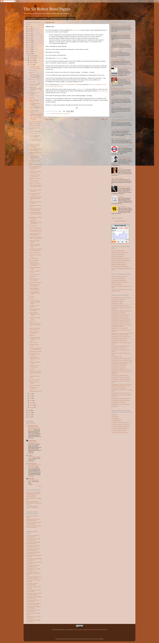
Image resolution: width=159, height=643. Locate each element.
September (32, 62)
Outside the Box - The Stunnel (118, 59)
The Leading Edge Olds (34, 125)
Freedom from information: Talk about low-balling (35, 89)
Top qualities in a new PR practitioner (35, 118)
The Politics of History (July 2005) (119, 282)
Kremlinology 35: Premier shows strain (120, 322)
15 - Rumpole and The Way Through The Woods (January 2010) (33, 573)
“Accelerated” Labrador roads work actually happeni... (34, 302)
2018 (29, 33)
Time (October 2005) (116, 284)
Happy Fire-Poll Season (34, 183)
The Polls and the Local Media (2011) (120, 266)
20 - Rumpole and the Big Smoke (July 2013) (34, 556)
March (31, 403)
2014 (29, 42)
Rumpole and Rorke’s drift (35, 164)
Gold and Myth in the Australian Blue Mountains (34, 442)
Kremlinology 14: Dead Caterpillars (119, 375)
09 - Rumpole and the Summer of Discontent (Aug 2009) (34, 594)
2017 (29, 35)
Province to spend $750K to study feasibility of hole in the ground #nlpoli (121, 88)
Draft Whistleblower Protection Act (33, 499)
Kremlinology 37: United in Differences (120, 319)
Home (77, 119)
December (32, 55)
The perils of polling (116, 106)
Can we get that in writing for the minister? (35, 149)
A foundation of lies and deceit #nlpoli (120, 98)
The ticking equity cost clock (118, 138)
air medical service (80, 89)
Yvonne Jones (66, 113)
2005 (29, 417)
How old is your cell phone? (34, 306)
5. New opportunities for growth (118, 430)
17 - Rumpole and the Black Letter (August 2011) (32, 566)
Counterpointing (33, 342)
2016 (29, 38)
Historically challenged (34, 379)
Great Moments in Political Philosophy (35, 217)
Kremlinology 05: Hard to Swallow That (120, 398)
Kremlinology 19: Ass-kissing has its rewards (121, 360)
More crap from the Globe (35, 282)
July (31, 394)
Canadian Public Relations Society (32, 516)
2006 (29, 415)
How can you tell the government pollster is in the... (35, 293)
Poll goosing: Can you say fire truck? (35, 202)
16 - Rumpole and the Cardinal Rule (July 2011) (33, 569)
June (31, 396)
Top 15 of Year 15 (122, 206)
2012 (29, 47)
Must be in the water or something (34, 93)
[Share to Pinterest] (73, 111)
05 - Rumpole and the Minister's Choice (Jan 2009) (33, 607)
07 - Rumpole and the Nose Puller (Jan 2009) (32, 600)
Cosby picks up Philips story (34, 107)
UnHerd (30, 455)
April (31, 400)
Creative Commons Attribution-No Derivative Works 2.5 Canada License (90, 629)
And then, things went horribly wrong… (34, 285)
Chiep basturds (32, 70)
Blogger (101, 639)
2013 (29, 44)
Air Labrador (52, 113)
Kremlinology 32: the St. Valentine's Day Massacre (120, 330)
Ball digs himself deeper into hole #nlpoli (120, 34)
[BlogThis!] (68, 111)
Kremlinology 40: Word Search (118, 313)
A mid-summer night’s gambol (34, 241)
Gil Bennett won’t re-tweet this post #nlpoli (121, 25)
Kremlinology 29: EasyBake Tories (119, 338)
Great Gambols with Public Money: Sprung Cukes (35, 249)
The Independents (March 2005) (118, 280)
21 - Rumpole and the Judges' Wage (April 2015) (33, 552)
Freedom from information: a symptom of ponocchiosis (35, 222)
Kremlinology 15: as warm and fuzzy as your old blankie (121, 372)
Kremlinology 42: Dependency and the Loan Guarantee (121, 308)
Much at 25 (31, 72)
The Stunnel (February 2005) (118, 278)
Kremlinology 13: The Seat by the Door (120, 377)
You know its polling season (34, 345)
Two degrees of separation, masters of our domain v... (35, 140)
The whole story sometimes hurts (35, 206)
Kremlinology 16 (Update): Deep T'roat (120, 370)
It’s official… (32, 298)
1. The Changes (114, 416)
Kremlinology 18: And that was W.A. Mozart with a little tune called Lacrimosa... (121, 363)
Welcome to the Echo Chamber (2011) (120, 258)
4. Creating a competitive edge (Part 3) (120, 426)
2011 (29, 49)
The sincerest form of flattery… (34, 111)
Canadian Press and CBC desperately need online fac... (35, 372)
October (32, 60)
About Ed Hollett (31, 18)
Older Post (104, 119)
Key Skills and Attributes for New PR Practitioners (33, 519)
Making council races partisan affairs (34, 279)
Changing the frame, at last (35, 391)
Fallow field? (32, 321)
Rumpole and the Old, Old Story (35, 153)
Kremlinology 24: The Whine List (119, 348)
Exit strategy (32, 276)
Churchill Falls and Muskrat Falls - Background (62, 18)
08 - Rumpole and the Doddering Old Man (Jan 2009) (34, 597)
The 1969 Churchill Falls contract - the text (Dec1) (32, 507)
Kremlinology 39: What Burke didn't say (120, 315)
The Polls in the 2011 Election (118, 262)
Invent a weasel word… (34, 252)
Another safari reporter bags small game (34, 328)
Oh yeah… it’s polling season (34, 271)
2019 (29, 31)
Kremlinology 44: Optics (117, 303)
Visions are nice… (33, 133)
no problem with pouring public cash (68, 84)
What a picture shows (34, 180)
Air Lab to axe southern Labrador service (34, 175)
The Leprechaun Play (34, 260)
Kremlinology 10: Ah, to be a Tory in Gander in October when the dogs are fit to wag (121, 385)
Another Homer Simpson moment (35, 318)
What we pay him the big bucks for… (35, 362)
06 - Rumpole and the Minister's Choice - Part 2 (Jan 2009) (33, 604)
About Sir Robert (43, 18)
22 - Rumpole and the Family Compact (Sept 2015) (33, 549)
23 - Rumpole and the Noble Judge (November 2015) (32, 546)
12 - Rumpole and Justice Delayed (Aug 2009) (32, 584)
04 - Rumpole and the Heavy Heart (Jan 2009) (33, 610)
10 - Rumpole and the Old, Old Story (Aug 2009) (33, 590)
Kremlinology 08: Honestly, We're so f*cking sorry (121, 390)
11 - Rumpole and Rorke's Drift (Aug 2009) (33, 587)
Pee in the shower (33, 258)
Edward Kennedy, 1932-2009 (34, 128)
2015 (29, 40)
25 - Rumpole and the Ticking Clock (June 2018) (33, 539)
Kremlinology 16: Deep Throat (118, 368)
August (31, 64)
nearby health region (102, 91)
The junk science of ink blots (34, 376)
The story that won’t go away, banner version (34, 67)
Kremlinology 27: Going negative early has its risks (121, 343)
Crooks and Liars (32, 463)
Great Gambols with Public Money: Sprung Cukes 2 (35, 237)
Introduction (114, 414)
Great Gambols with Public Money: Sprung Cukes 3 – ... (35, 214)
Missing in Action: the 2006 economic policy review (35, 245)
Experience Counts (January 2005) (119, 276)
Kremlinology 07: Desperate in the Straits (121, 393)
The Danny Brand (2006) (117, 256)
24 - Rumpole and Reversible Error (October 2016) (33, 542)
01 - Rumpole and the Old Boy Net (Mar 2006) (33, 620)
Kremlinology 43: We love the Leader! (120, 305)
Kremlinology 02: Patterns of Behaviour (120, 404)
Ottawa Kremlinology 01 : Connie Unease (121, 297)
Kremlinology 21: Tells (116, 356)
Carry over (31, 79)
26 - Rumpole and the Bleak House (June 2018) (32, 536)
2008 (29, 410)
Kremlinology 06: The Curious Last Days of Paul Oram (121, 395)
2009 (29, 53)
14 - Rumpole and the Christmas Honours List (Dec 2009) (33, 577)
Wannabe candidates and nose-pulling (34, 309)
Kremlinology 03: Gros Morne (118, 402)
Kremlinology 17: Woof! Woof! (118, 366)
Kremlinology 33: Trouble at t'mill (119, 328)
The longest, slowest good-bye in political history (35, 348)
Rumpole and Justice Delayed (34, 100)
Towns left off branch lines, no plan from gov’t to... (35, 230)
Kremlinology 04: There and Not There (120, 400)
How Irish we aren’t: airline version (34, 366)
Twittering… (32, 296)
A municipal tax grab (34, 274)
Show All (40, 486)
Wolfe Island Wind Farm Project (35, 268)
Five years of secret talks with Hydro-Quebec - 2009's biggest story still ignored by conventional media (33, 494)
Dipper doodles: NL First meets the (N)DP (35, 234)
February (32, 405)
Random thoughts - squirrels (33, 388)
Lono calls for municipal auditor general (34, 194)
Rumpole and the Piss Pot (35, 178)
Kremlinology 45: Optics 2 (117, 301)
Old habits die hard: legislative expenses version (34, 157)
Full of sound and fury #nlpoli (125, 78)
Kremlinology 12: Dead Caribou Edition (120, 379)
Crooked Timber (32, 440)
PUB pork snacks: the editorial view (34, 332)
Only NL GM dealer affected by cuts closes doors (35, 358)
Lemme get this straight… (35, 385)
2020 (29, 29)
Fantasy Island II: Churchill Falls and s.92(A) (34, 314)
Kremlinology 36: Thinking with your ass (120, 321)
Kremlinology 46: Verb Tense (118, 299)
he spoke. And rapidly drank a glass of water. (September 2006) (121, 290)
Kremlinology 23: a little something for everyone (120, 350)
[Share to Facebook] (71, 111)
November (32, 58)
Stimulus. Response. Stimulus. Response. (34, 288)
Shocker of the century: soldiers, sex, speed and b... (35, 325)
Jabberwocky (32, 98)
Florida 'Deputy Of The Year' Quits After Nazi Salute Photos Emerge (34, 466)
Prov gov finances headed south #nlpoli (120, 129)
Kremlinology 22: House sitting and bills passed (120, 354)
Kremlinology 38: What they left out (119, 317)
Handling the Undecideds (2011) (118, 264)
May (31, 398)
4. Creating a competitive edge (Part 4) (120, 428)
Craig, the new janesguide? (35, 121)
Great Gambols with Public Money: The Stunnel (35, 209)
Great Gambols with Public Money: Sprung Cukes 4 (35, 114)
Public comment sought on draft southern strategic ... (35, 186)
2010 (29, 51)
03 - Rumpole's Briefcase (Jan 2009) (33, 614)
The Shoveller (59, 58)
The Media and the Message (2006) (119, 252)
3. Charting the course (116, 420)
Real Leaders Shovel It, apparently (34, 354)
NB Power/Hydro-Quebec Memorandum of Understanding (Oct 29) (33, 503)
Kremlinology (114, 406)
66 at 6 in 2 (120, 168)
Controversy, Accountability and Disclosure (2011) (121, 269)
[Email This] (67, 111)
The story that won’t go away (34, 161)
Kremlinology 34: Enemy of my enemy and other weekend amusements (121, 325)
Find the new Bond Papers (117, 42)
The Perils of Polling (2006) (117, 254)
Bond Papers (31, 478)
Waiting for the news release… (34, 382)
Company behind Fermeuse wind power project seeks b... (35, 264)
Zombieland (121, 196)
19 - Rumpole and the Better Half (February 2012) (34, 559)
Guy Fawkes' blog (32, 425)
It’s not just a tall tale (34, 95)
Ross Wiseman (76, 30)
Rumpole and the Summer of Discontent (35, 172)
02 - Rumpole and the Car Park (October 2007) (33, 617)
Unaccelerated (32, 81)
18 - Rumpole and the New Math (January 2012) (33, 562)
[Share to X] (70, 111)
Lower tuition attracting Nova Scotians (34, 136)
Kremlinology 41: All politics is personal (120, 311)
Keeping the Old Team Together (34, 104)
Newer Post (49, 119)
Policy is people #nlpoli (116, 51)
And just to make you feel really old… (35, 190)
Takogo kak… (32, 335)
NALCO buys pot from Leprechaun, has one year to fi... (34, 339)
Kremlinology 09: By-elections (118, 387)
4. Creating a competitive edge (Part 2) (120, 424)
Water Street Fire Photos (35, 123)
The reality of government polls (35, 255)
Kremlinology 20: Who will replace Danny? (121, 358)
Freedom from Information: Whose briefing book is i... (34, 76)
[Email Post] (64, 111)
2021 (29, 26)
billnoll (91, 639)
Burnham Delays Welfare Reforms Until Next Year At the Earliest (34, 428)
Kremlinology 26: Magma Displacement (120, 346)
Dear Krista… (32, 369)
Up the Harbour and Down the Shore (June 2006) (121, 287)
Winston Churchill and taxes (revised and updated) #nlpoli (125, 157)
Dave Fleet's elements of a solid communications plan (33, 526)
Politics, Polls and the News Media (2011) (121, 260)
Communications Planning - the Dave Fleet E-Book (33, 523)
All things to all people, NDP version (34, 84)
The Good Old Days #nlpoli (124, 186)
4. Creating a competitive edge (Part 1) (120, 422)
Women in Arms (33, 225)
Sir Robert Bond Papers (120, 221)
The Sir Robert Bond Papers (47, 9)
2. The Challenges (115, 418)
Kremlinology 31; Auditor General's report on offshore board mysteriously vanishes (121, 334)
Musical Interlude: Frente (35, 131)
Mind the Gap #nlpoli (123, 147)
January (31, 407)
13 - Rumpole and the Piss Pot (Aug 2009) (33, 580)
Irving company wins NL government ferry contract (35, 168)
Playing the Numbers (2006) (117, 250)
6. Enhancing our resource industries (119, 432)
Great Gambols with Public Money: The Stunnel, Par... (35, 198)
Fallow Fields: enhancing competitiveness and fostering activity (121, 120)
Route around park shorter (35, 228)
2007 (29, 412)
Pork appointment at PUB (35, 351)
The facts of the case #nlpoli (124, 68)
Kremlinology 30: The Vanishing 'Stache (120, 336)
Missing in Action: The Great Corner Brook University (34, 145)
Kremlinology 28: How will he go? (119, 340)
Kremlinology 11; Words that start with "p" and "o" (121, 381)
